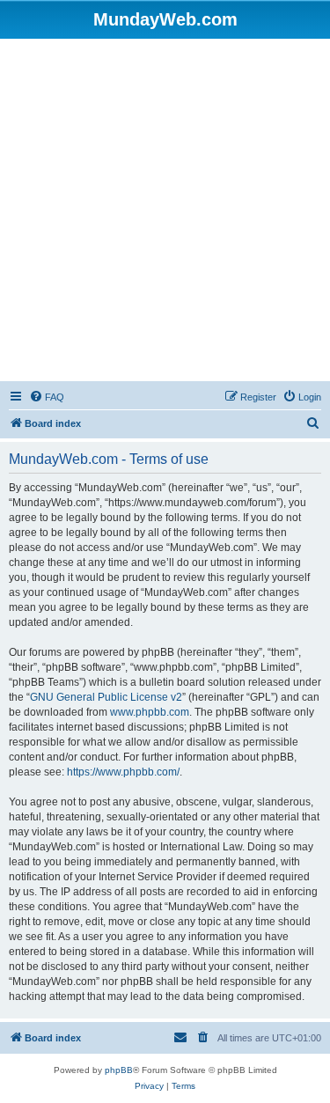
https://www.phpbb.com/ (123, 772)
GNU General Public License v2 (106, 697)
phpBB (119, 1070)
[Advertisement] (165, 213)
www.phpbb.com (149, 712)
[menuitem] (46, 397)
